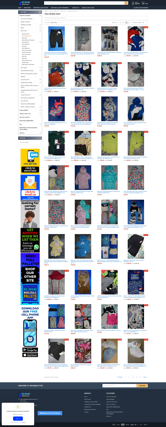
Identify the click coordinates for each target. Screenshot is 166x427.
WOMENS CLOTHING (26, 24)
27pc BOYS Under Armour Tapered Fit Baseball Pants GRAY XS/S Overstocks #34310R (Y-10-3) (82, 53)
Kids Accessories (26, 52)
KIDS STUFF (24, 30)
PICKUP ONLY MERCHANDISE (28, 104)
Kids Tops (24, 38)
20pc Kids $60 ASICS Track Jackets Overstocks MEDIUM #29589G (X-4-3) (82, 89)
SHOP (19, 7)
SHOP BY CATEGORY (25, 15)
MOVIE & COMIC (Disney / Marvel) (29, 73)
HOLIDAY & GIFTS (25, 79)
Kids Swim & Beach (27, 50)
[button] (30, 161)
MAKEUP (23, 76)
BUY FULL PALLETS (25, 117)
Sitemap (86, 412)
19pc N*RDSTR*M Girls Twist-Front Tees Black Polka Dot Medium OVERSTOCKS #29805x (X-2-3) (56, 365)
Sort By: (47, 22)
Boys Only (24, 58)
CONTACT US (75, 7)
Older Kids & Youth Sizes (28, 64)
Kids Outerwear (25, 44)
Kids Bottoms (25, 42)
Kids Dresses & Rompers (28, 40)
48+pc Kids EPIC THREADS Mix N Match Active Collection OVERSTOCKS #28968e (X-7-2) (55, 192)
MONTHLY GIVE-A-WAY (88, 7)
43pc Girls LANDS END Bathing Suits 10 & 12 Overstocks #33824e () (55, 123)
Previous (120, 377)
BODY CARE (24, 67)
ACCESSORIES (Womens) (27, 70)
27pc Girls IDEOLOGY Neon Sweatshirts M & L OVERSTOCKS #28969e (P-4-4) (108, 157)
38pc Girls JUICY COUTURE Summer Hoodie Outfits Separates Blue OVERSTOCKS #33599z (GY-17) (82, 262)
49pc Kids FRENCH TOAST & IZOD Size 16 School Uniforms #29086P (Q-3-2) (54, 157)
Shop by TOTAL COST (25, 113)
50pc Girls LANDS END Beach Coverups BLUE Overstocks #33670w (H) (108, 192)
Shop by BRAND (24, 110)
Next (144, 377)
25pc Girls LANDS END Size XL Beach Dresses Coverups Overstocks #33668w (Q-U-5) (135, 192)
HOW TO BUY (27, 7)
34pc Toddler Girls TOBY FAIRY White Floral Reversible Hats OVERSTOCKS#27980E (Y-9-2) (135, 365)
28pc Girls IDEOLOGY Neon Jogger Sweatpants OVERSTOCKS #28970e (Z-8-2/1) (135, 157)
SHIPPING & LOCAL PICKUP (40, 7)
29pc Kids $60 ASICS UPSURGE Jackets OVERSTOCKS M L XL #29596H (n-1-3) (107, 89)
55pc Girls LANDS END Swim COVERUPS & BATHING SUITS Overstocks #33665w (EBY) (108, 226)
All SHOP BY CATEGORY (26, 18)
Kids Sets (24, 46)
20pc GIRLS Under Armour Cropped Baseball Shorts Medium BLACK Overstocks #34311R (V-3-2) (56, 54)
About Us (22, 133)
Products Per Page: (137, 22)
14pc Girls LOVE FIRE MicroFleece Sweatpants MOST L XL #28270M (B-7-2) (135, 331)
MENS (22, 28)
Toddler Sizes (25, 62)
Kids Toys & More (26, 54)
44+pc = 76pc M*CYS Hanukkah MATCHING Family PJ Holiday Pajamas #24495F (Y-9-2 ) (134, 296)
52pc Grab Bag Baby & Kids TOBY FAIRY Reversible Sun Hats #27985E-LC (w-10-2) (134, 89)
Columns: (114, 22)
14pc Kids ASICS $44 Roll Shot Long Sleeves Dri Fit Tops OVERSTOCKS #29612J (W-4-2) (135, 53)
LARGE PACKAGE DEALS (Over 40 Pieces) (29, 91)
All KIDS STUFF (25, 34)
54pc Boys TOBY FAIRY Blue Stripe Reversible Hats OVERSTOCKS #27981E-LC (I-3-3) (108, 365)
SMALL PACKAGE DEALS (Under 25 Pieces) (29, 86)
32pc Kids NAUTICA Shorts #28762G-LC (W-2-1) (109, 330)
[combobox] (86, 3)
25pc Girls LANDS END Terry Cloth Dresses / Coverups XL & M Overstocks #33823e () (82, 123)
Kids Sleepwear (26, 48)
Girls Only (24, 56)
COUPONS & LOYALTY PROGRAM (59, 7)
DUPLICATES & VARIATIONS (28, 98)
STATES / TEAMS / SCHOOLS (28, 107)
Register (137, 3)
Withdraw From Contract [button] (50, 413)
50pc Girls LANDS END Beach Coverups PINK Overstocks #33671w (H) (82, 192)
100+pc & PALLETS (25, 95)
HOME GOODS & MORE (26, 82)
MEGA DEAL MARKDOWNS (26, 120)
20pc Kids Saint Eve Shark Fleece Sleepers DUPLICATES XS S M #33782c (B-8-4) (107, 123)
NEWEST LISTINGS (25, 22)
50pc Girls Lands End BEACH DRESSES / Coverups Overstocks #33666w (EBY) (81, 226)
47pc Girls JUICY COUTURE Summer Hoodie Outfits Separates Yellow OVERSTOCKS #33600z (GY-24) (56, 262)
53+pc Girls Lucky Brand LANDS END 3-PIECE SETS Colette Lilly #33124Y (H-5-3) (82, 331)
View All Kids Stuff (26, 36)
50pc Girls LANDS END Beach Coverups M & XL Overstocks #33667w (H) (56, 226)
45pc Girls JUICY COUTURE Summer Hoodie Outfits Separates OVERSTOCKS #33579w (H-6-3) (109, 261)
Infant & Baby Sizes (27, 60)
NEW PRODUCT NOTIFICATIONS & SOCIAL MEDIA (28, 128)
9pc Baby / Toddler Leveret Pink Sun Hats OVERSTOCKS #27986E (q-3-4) (54, 296)
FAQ (21, 124)
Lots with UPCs (24, 101)
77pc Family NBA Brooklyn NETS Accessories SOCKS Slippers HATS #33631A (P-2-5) (135, 226)
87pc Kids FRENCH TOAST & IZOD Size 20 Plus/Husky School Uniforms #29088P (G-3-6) (82, 157)
